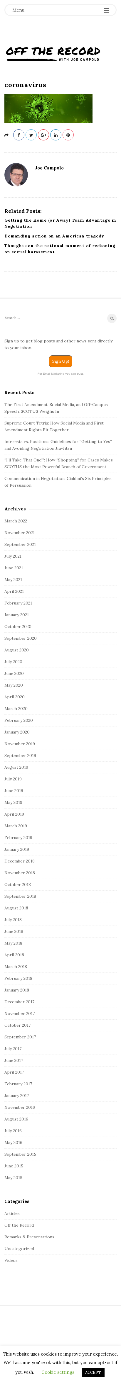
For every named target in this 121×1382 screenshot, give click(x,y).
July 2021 (12, 556)
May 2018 (13, 943)
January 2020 (17, 732)
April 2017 (14, 1072)
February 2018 (18, 978)
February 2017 (18, 1083)
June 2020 (14, 673)
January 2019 (16, 849)
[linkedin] (55, 134)
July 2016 (13, 1130)
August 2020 (16, 650)
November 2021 (19, 532)
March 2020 (16, 708)
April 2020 (14, 697)
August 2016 (16, 1119)
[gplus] (43, 134)
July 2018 (13, 919)
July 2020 (13, 661)
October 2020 (17, 626)
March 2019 (15, 825)
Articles (12, 1213)
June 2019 (13, 790)
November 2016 (19, 1107)
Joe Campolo (49, 168)
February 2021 (18, 603)
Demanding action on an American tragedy (54, 236)
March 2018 (15, 966)
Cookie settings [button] (57, 1372)
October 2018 (17, 884)
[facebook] (18, 134)
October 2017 (17, 1025)
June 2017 (13, 1060)
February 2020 (18, 720)
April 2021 (14, 591)
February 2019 (18, 837)
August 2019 (16, 767)
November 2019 (19, 743)
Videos (11, 1260)
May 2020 (13, 685)
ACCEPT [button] (93, 1372)
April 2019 (14, 814)
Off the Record (19, 1225)
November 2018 (19, 872)
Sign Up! (60, 361)
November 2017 (19, 1013)
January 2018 (16, 990)
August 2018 (16, 908)
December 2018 (19, 861)
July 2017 (12, 1048)
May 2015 (13, 1177)
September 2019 (20, 755)
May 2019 (13, 802)
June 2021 (13, 568)
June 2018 (13, 931)
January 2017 (16, 1095)
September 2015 (20, 1154)
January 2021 (16, 614)
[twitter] (31, 134)
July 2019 (13, 779)
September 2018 (20, 896)
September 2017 (20, 1037)
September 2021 (20, 544)
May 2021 (13, 579)
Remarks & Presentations (29, 1237)
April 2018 (14, 954)
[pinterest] (68, 134)
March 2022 (15, 521)
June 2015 (13, 1166)
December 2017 (19, 1001)
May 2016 (13, 1142)
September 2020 (20, 638)
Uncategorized (19, 1248)
